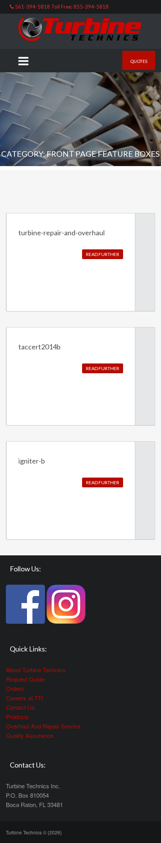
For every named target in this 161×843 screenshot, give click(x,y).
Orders (15, 688)
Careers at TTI (24, 698)
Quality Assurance (29, 735)
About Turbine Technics (36, 670)
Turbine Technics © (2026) (34, 832)
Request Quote (25, 679)
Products (17, 716)
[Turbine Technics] (80, 30)
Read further (102, 254)
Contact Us (20, 707)
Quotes (138, 61)
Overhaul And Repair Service (43, 726)
